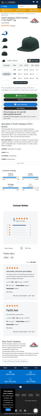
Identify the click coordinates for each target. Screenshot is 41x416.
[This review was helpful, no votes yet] (29, 296)
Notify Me (7, 74)
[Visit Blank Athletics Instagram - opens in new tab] (20, 410)
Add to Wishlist (22, 104)
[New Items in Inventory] (10, 373)
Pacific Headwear (8, 17)
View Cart (20, 99)
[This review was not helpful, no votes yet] (32, 296)
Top (15, 368)
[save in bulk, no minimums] (20, 10)
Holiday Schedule (30, 395)
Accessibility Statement (31, 400)
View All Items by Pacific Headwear (15, 361)
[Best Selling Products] (10, 380)
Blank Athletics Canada (30, 413)
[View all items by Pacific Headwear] (35, 20)
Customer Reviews (23, 395)
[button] (28, 1)
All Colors (34, 61)
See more (9, 292)
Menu (5, 6)
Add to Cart (22, 96)
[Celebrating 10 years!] (7, 10)
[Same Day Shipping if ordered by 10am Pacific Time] (34, 10)
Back (5, 368)
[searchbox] (11, 248)
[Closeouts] (31, 373)
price (12, 257)
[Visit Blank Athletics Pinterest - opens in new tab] (25, 410)
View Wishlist (20, 108)
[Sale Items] (31, 380)
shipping (6, 257)
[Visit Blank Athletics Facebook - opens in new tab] (16, 410)
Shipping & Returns (17, 395)
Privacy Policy (8, 407)
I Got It (8, 409)
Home (25, 368)
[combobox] (32, 262)
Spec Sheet (20, 163)
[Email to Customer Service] (20, 386)
